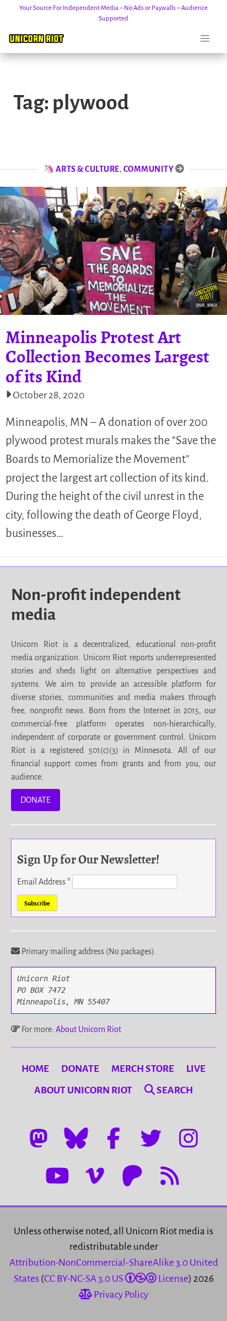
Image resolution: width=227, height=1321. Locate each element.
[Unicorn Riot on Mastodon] (38, 1138)
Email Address (44, 881)
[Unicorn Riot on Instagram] (188, 1138)
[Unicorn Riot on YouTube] (57, 1175)
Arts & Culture (88, 169)
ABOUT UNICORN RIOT (83, 1090)
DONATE (35, 800)
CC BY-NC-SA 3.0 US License (116, 1278)
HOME (35, 1069)
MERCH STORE (142, 1069)
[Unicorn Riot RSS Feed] (169, 1175)
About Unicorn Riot (88, 1029)
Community (148, 169)
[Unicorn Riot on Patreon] (132, 1175)
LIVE (196, 1069)
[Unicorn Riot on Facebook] (113, 1138)
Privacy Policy (120, 1295)
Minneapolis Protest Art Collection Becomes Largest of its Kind (107, 356)
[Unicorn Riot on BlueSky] (76, 1138)
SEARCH (174, 1090)
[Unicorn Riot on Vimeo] (95, 1175)
